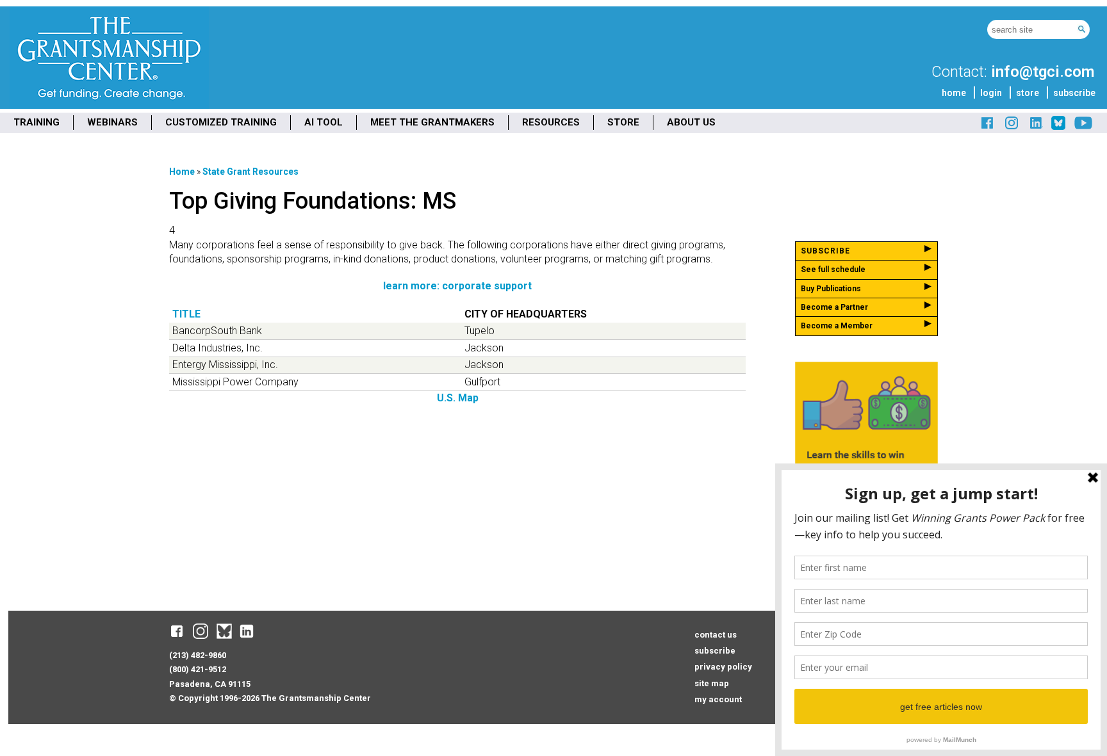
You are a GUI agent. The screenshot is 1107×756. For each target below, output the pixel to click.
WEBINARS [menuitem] (112, 122)
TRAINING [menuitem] (36, 122)
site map (711, 683)
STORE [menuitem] (623, 122)
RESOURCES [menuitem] (551, 122)
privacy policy (723, 667)
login (991, 93)
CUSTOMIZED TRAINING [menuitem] (221, 122)
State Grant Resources (250, 171)
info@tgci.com (1042, 72)
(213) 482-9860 (197, 655)
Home (182, 171)
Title (186, 314)
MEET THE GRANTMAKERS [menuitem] (432, 122)
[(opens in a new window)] (988, 128)
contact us (715, 634)
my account (718, 699)
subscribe (1074, 93)
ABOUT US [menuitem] (691, 122)
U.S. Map (458, 398)
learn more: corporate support (457, 286)
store (1027, 93)
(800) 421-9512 (197, 669)
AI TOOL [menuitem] (323, 122)
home (954, 93)
